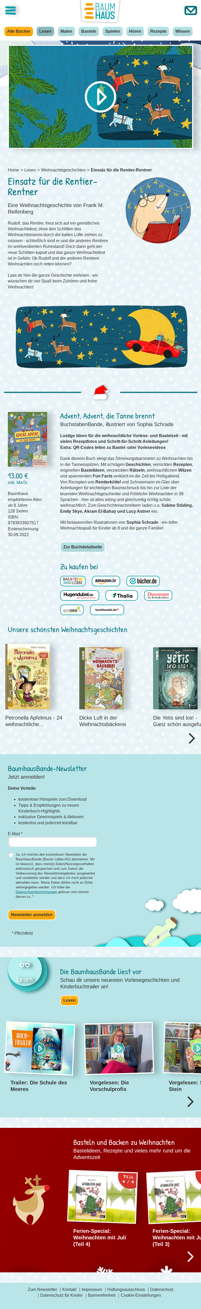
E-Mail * (15, 834)
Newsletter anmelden (32, 914)
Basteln (88, 31)
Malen (66, 31)
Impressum (92, 1289)
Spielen (112, 31)
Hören (135, 31)
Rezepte (158, 31)
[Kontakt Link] (191, 10)
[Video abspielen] (100, 97)
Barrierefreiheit (101, 1295)
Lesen (45, 31)
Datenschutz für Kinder (61, 1295)
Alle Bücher (18, 31)
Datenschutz (162, 1289)
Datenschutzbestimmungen (36, 892)
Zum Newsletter (42, 1289)
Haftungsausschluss (126, 1289)
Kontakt (69, 1289)
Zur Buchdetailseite (82, 547)
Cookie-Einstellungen (141, 1295)
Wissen (182, 31)
